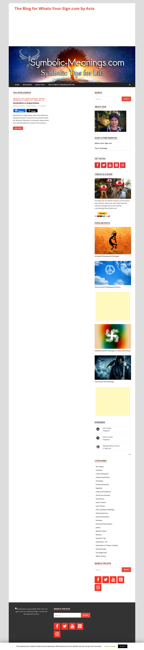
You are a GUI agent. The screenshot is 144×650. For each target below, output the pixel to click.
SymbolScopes (101, 549)
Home (17, 85)
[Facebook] (97, 165)
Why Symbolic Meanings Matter (61, 85)
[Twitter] (103, 165)
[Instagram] (122, 165)
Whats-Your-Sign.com (103, 143)
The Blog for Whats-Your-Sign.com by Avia (54, 8)
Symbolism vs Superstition (26, 103)
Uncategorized (101, 552)
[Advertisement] (72, 30)
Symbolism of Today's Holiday (107, 545)
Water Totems (101, 556)
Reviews (99, 535)
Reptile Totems (101, 531)
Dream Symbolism (102, 484)
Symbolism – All (101, 542)
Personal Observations (104, 524)
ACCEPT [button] (123, 646)
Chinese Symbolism (103, 477)
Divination (16, 98)
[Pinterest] (116, 165)
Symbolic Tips (28, 100)
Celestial (99, 470)
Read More (18, 128)
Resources (27, 85)
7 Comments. (42, 106)
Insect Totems (101, 502)
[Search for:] (113, 99)
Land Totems (100, 506)
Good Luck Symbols (103, 495)
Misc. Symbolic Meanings (29, 98)
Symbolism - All (39, 100)
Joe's (130, 454)
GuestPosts (100, 499)
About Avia (40, 85)
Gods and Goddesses (103, 492)
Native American (102, 513)
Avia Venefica (32, 106)
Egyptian (99, 488)
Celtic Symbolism (102, 474)
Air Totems (100, 467)
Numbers (99, 520)
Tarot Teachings (101, 148)
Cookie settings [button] (109, 646)
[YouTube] (110, 165)
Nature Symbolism (102, 517)
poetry (98, 527)
